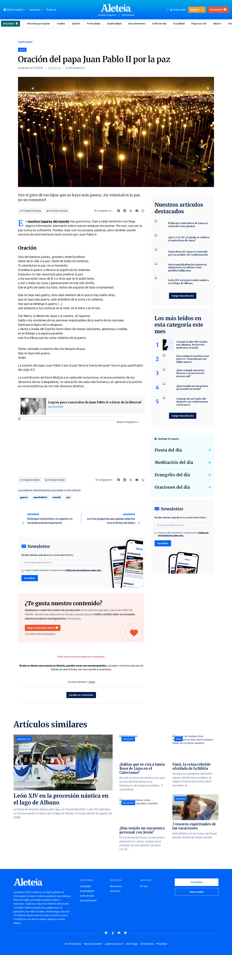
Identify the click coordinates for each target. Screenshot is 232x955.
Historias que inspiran (38, 23)
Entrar (92, 682)
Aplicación (115, 891)
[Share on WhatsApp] (143, 210)
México (217, 23)
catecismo (128, 739)
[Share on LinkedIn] (124, 210)
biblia (178, 739)
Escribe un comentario (81, 695)
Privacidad (161, 943)
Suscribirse (197, 882)
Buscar (52, 9)
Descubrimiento (137, 23)
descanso (181, 798)
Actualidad (179, 23)
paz (68, 497)
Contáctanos (147, 943)
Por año (144, 886)
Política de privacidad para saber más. (83, 570)
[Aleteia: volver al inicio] (116, 8)
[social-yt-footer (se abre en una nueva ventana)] (106, 933)
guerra (24, 497)
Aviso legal (131, 943)
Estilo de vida (159, 23)
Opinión (76, 23)
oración (56, 497)
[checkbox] (22, 571)
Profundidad (93, 23)
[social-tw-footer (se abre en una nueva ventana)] (119, 933)
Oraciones (8, 23)
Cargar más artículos (183, 295)
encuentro (128, 802)
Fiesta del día (168, 450)
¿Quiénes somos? (114, 943)
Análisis (61, 23)
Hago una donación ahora (40, 627)
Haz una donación (93, 943)
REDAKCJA (54, 68)
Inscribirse (29, 578)
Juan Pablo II (40, 497)
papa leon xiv (24, 739)
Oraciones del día (172, 487)
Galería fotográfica (127, 422)
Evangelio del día (172, 475)
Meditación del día (174, 462)
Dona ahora (216, 9)
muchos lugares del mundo (48, 221)
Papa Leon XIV (199, 23)
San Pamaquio (128, 15)
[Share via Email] (137, 210)
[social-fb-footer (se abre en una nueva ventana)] (112, 933)
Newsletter (116, 886)
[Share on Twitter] (130, 210)
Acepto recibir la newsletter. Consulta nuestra (63, 570)
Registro (195, 9)
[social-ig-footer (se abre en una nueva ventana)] (125, 933)
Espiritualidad (114, 23)
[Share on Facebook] (118, 210)
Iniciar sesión (179, 9)
